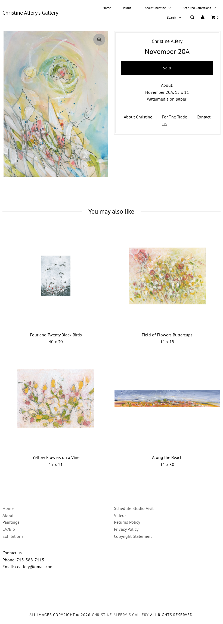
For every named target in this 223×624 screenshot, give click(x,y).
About (8, 515)
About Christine (155, 8)
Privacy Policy (126, 529)
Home (107, 8)
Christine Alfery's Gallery (30, 12)
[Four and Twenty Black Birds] (55, 276)
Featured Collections (197, 8)
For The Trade (174, 117)
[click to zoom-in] (99, 40)
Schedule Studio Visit (134, 508)
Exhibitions (12, 536)
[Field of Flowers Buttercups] (167, 276)
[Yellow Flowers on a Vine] (55, 398)
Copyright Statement (133, 536)
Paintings (11, 522)
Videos (120, 515)
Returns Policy (127, 522)
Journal (128, 8)
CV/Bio (8, 529)
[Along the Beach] (167, 398)
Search (171, 17)
